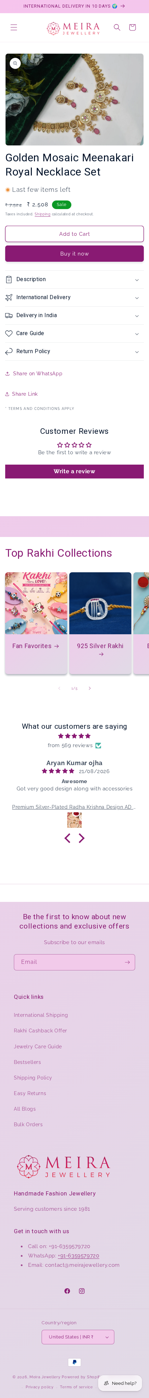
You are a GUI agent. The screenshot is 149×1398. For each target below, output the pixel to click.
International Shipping (41, 1015)
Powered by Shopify (82, 1376)
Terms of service (76, 1387)
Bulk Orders (28, 1124)
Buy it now (74, 254)
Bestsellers (27, 1062)
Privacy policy (40, 1387)
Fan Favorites (32, 645)
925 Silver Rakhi (100, 645)
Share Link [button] (25, 394)
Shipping (43, 214)
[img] (74, 736)
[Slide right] (89, 688)
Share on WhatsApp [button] (37, 373)
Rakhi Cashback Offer (40, 1030)
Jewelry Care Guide (38, 1046)
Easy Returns (30, 1093)
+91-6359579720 (78, 1256)
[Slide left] (59, 688)
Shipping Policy (33, 1078)
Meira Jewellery (45, 1376)
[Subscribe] (127, 962)
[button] (13, 27)
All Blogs (25, 1109)
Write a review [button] (74, 471)
